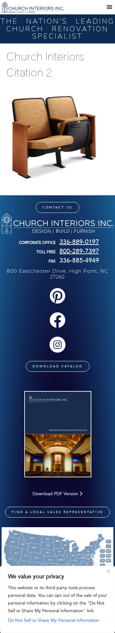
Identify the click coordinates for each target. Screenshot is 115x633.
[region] (57, 599)
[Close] (108, 571)
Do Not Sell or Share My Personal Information (53, 620)
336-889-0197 (79, 242)
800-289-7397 (79, 251)
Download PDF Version (56, 493)
